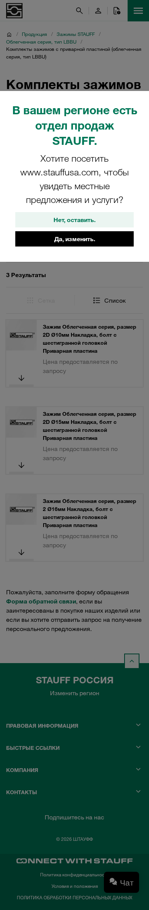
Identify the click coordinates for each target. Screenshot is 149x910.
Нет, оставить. (74, 220)
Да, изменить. (74, 239)
